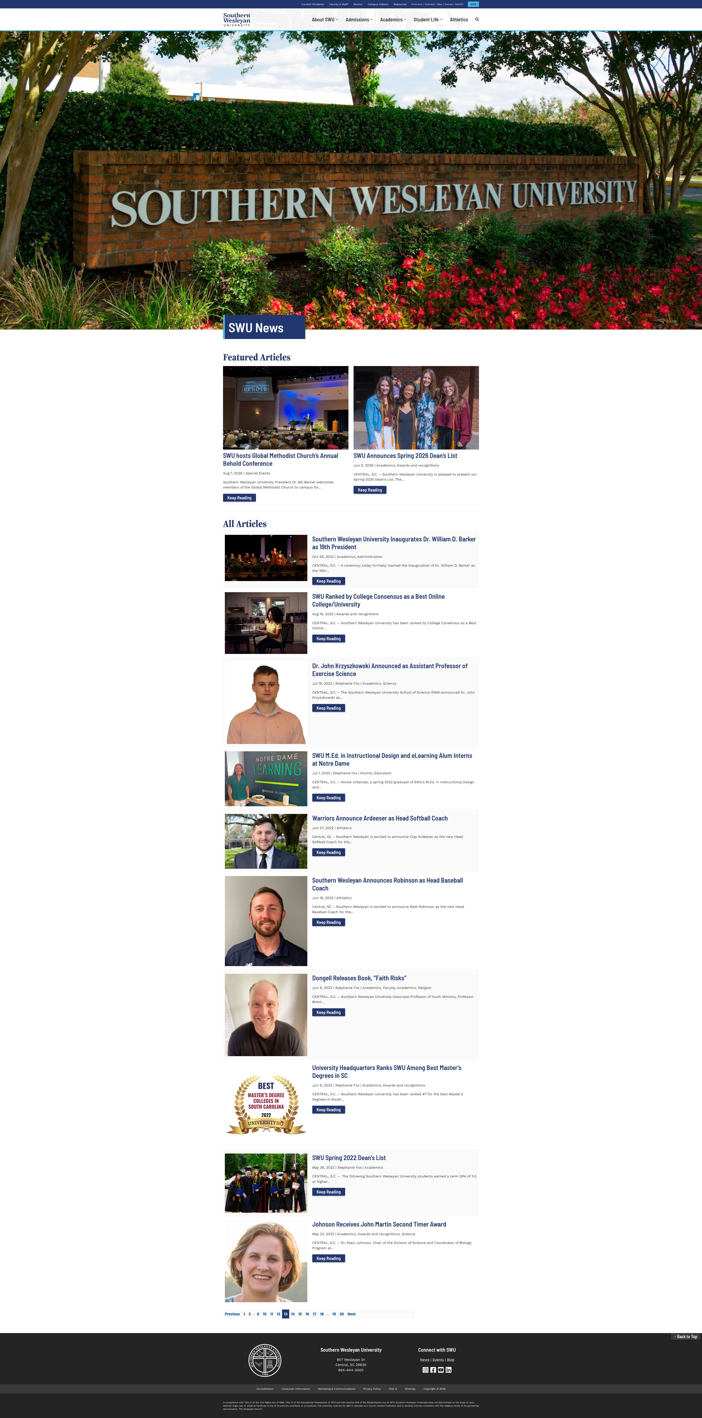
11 (271, 1314)
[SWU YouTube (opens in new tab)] (441, 1370)
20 (342, 1314)
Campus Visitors (378, 4)
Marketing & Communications (336, 1388)
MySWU (459, 4)
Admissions (357, 19)
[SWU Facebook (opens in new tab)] (433, 1370)
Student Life (426, 19)
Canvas (449, 4)
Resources (400, 4)
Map (439, 4)
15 (300, 1314)
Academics (391, 19)
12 (278, 1314)
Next (352, 1314)
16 (307, 1314)
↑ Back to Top (685, 1336)
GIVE (473, 4)
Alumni (358, 4)
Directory (417, 4)
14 (293, 1314)
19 (334, 1314)
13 (285, 1314)
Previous (232, 1314)
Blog (450, 1360)
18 (322, 1314)
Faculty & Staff (338, 4)
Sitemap (410, 1388)
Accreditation (264, 1388)
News (424, 1360)
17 (314, 1314)
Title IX (392, 1388)
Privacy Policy (371, 1388)
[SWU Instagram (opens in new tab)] (425, 1370)
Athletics (459, 19)
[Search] (475, 19)
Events (438, 1360)
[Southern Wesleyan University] (265, 1360)
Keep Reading (239, 497)
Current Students (312, 4)
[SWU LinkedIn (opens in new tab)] (448, 1370)
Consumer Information (296, 1388)
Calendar (430, 4)
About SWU (323, 19)
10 (265, 1314)
